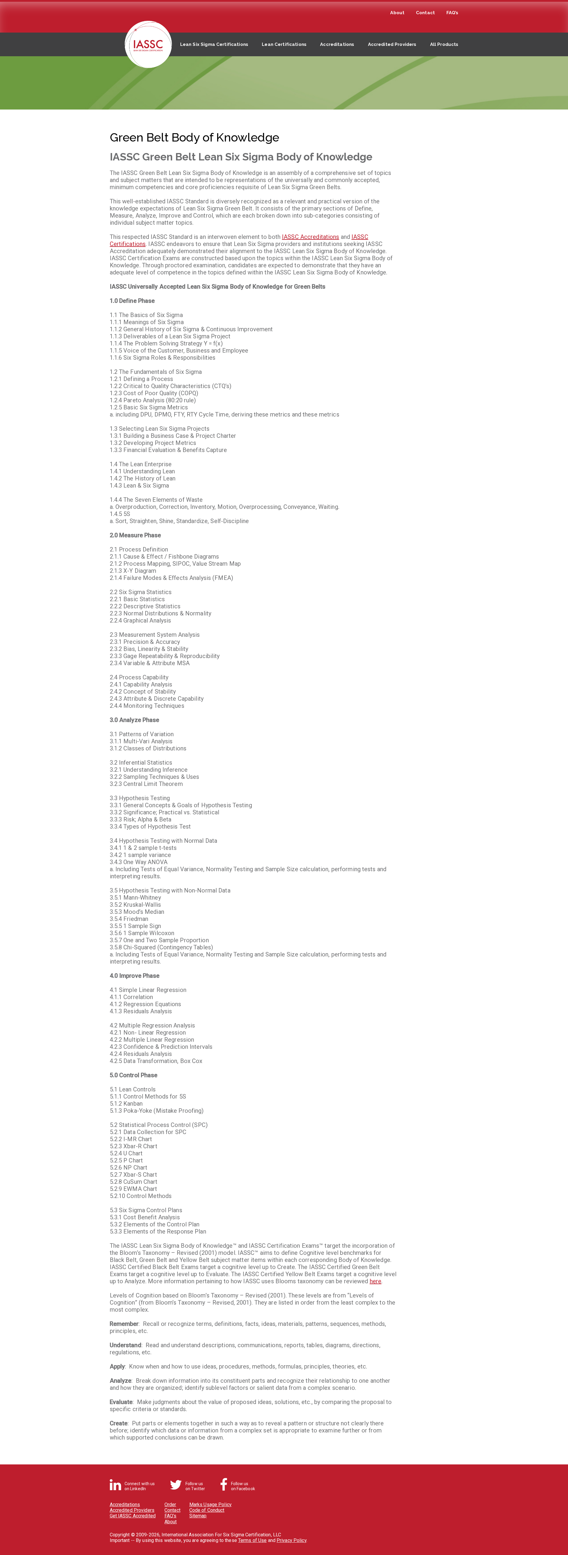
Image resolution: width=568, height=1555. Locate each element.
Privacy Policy (291, 1540)
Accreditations (337, 44)
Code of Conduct (207, 1510)
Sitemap (198, 1516)
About (397, 12)
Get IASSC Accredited (133, 1516)
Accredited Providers (392, 44)
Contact (425, 12)
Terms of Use (252, 1540)
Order (170, 1504)
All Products (444, 44)
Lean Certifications (284, 44)
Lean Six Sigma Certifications (214, 44)
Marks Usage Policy (210, 1504)
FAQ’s (452, 12)
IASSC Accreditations (310, 236)
